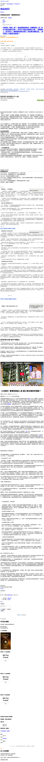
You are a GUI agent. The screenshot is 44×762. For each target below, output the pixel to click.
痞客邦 (8, 594)
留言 (11, 594)
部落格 (4, 21)
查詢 (29, 398)
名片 (4, 22)
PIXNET (13, 746)
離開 (6, 759)
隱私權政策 (28, 746)
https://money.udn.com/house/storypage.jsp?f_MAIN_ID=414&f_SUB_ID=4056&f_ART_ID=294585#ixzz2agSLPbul (14, 91)
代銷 (26, 431)
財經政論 (10, 17)
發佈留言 (2, 610)
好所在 (9, 599)
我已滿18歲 (3, 759)
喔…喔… (2, 588)
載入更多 (2, 603)
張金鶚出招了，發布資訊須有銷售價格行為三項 (9, 37)
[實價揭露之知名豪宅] (5, 164)
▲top (1, 601)
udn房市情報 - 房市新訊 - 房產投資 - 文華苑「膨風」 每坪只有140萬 (25, 89)
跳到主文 (2, 12)
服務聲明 (32, 746)
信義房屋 (9, 404)
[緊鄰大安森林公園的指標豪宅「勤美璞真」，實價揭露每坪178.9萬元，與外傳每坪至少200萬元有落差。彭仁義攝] (5, 106)
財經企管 (9, 598)
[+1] (15, 100)
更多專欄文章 (40, 100)
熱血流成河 (5, 9)
